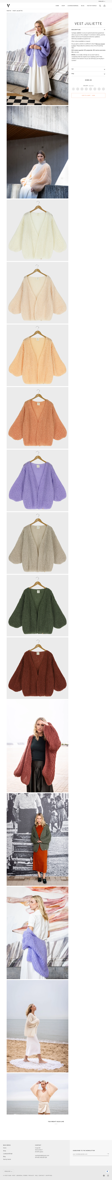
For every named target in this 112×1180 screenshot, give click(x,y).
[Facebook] (104, 1175)
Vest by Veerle (7, 1159)
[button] (63, 6)
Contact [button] (38, 1145)
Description (75, 29)
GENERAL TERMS (22, 1175)
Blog (4, 1156)
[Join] (107, 1153)
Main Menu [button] (7, 1145)
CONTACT (42, 1175)
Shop (4, 1150)
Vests (9, 10)
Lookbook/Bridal (7, 1153)
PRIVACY (31, 1175)
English (101, 1)
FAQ (72, 73)
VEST (6, 1175)
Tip (72, 69)
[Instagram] (108, 1175)
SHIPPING (49, 1175)
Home (4, 1148)
